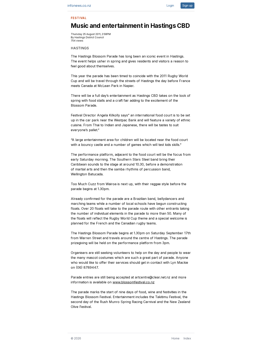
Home (176, 338)
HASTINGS (80, 48)
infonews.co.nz (79, 5)
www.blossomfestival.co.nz (134, 282)
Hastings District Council (89, 37)
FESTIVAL (79, 18)
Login (170, 5)
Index (187, 338)
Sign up (187, 5)
